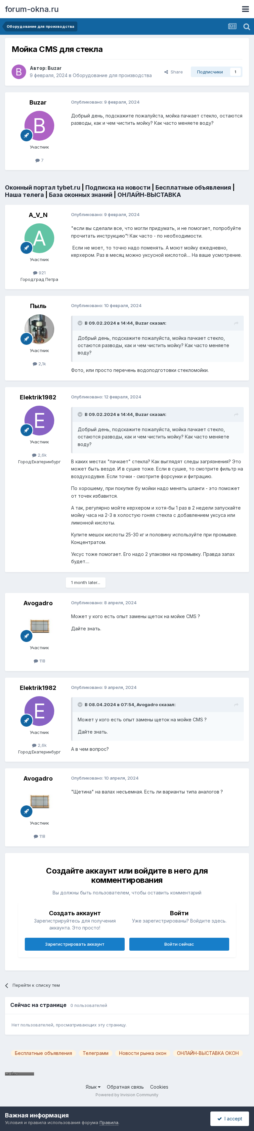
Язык (92, 1087)
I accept (232, 1118)
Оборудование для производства (112, 75)
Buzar (55, 68)
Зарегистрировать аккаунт (75, 944)
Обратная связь (125, 1087)
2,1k (41, 363)
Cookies (159, 1087)
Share (175, 71)
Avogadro (38, 603)
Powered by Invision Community (127, 1094)
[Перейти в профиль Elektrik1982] (39, 420)
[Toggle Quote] (81, 323)
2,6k (41, 455)
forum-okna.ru (32, 9)
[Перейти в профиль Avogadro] (39, 626)
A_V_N (38, 214)
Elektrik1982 (38, 397)
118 (41, 660)
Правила (109, 1122)
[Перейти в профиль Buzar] (19, 72)
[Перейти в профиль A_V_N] (39, 238)
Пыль (38, 305)
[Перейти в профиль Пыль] (39, 329)
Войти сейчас (179, 944)
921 (41, 272)
